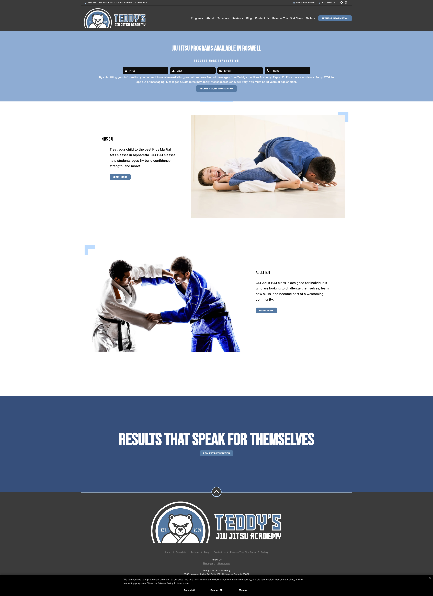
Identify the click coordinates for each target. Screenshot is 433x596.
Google (209, 563)
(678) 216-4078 (328, 2)
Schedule (223, 18)
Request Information (335, 18)
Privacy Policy (165, 583)
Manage (243, 590)
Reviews (237, 18)
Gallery (310, 18)
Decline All (216, 590)
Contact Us (262, 18)
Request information (216, 453)
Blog (249, 18)
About (210, 18)
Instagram (225, 563)
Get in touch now (305, 2)
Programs (197, 18)
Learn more (120, 177)
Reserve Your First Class (287, 18)
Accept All (189, 590)
